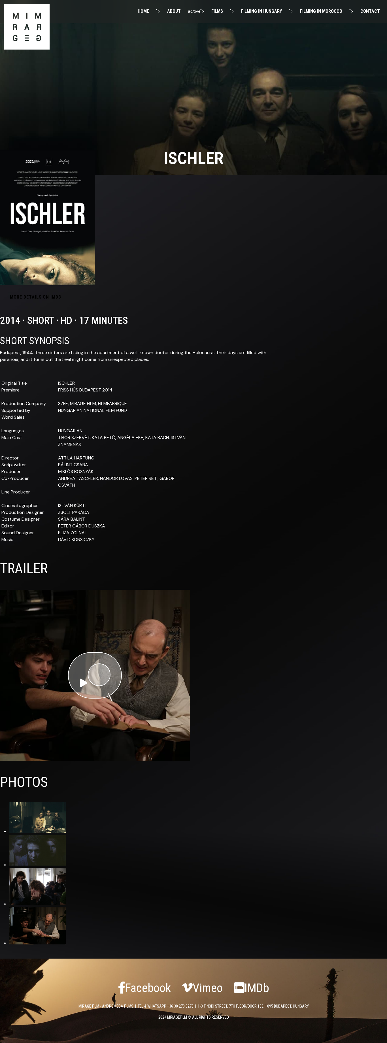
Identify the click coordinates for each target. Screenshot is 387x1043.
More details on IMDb (35, 297)
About (174, 11)
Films (217, 11)
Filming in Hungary (261, 11)
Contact (370, 11)
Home (143, 11)
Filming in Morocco (321, 11)
